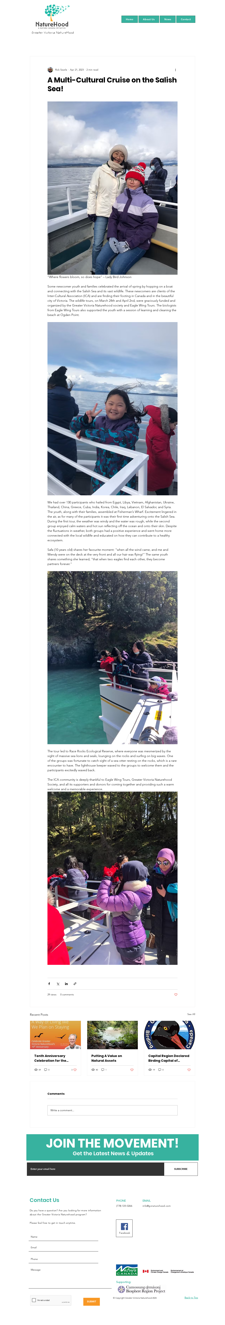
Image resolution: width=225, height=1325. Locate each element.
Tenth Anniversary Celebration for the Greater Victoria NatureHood (50, 1058)
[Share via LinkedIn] (66, 983)
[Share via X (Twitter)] (57, 983)
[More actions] (175, 70)
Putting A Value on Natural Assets (106, 1058)
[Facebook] (124, 1226)
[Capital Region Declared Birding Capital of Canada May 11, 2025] (169, 1035)
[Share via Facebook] (49, 983)
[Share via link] (75, 983)
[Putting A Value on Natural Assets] (112, 1035)
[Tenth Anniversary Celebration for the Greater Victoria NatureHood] (55, 1035)
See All (191, 1014)
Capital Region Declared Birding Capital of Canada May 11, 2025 (168, 1058)
